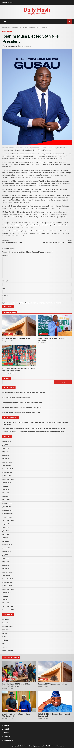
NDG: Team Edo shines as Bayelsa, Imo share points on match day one (19, 355)
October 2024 (7, 517)
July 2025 (5, 486)
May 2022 (5, 603)
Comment (6, 255)
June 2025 (5, 489)
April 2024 (5, 538)
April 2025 (5, 496)
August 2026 (6, 441)
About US (5, 729)
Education (5, 623)
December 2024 (7, 510)
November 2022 (7, 582)
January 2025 (6, 507)
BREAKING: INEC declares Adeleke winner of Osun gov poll (22, 408)
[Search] (64, 21)
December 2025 (7, 469)
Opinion (5, 640)
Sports (9, 31)
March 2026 (6, 458)
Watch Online (69, 21)
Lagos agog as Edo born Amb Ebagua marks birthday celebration (41, 432)
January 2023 (6, 575)
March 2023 (6, 568)
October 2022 (7, 586)
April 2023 (5, 565)
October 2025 (7, 476)
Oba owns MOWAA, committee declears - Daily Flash (21, 428)
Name (5, 281)
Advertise (6, 733)
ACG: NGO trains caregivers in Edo (53, 428)
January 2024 (6, 548)
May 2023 (5, 562)
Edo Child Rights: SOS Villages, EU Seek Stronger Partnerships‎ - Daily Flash (28, 422)
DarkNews (49, 746)
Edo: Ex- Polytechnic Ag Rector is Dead (57, 241)
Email (5, 288)
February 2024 (7, 544)
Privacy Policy (7, 740)
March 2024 (6, 541)
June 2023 (5, 558)
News (4, 31)
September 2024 (8, 520)
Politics (5, 643)
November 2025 (7, 472)
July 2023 (5, 555)
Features (5, 630)
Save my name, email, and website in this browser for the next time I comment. (32, 303)
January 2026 (6, 465)
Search (6, 378)
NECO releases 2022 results (12, 241)
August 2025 (6, 483)
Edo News (5, 619)
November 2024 (7, 513)
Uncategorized (7, 650)
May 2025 (5, 493)
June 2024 (5, 531)
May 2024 (5, 534)
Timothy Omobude (11, 46)
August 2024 (6, 524)
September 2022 (8, 589)
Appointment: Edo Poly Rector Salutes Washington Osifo (22, 403)
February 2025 (7, 503)
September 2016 (8, 610)
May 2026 (5, 452)
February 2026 (7, 462)
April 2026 (5, 455)
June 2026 (5, 448)
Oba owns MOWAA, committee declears (19, 325)
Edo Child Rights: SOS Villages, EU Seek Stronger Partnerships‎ (23, 392)
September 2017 (8, 606)
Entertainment (7, 626)
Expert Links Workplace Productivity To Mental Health (55, 325)
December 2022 (7, 579)
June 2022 (5, 599)
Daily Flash (37, 10)
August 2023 (6, 551)
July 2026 (5, 445)
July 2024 (5, 527)
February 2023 (7, 572)
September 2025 (8, 479)
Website (5, 296)
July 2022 (5, 596)
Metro (6, 333)
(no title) (5, 725)
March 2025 (6, 500)
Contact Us (6, 736)
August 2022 (6, 593)
